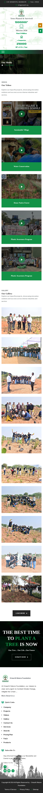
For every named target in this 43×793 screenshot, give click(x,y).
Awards (7, 731)
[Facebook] (5, 766)
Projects (7, 711)
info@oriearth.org (23, 5)
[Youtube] (9, 770)
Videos (6, 715)
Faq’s (6, 739)
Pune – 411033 (34, 2)
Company (7, 707)
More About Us (7, 696)
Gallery (6, 719)
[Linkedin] (5, 770)
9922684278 (22, 2)
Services (7, 727)
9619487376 (14, 2)
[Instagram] (13, 770)
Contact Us (8, 723)
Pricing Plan (8, 735)
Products (7, 742)
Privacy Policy (25, 789)
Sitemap (35, 789)
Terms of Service (10, 789)
